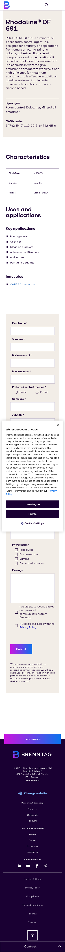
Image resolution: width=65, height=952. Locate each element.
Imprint (32, 913)
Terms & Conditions (32, 905)
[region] (32, 476)
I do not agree (32, 504)
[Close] (58, 425)
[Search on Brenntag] (46, 5)
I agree (32, 514)
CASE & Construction (23, 284)
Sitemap (32, 922)
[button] (59, 946)
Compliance (32, 896)
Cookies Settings (34, 523)
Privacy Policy (32, 887)
